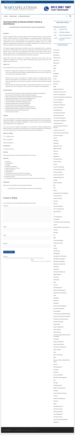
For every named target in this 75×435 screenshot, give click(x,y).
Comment (6, 205)
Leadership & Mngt (58, 243)
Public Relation (57, 329)
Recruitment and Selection (59, 347)
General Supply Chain (58, 177)
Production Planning (58, 321)
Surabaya (55, 390)
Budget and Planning (58, 89)
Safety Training (57, 349)
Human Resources (57, 195)
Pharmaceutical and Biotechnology (61, 313)
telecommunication (58, 409)
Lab (54, 235)
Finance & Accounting (58, 167)
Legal (54, 245)
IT (53, 214)
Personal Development (58, 308)
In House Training (57, 198)
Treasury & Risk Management (60, 419)
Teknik (55, 403)
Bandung (55, 76)
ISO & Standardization (58, 209)
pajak (54, 295)
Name (5, 226)
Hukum (55, 190)
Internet (55, 203)
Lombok (55, 248)
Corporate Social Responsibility (61, 132)
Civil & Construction (58, 107)
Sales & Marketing (57, 354)
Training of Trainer (57, 416)
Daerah (55, 138)
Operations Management (59, 290)
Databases (56, 140)
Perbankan (56, 303)
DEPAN (6, 16)
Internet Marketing (58, 206)
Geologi (55, 180)
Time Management (57, 414)
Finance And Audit (57, 172)
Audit (54, 68)
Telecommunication (58, 411)
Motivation (56, 277)
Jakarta (55, 224)
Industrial (55, 201)
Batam (55, 78)
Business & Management (59, 94)
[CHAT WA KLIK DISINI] (57, 6)
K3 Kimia (55, 230)
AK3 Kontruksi (56, 57)
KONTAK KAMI (13, 16)
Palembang (56, 298)
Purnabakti (56, 339)
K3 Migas (55, 232)
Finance (55, 164)
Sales (54, 352)
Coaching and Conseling (59, 112)
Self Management (57, 367)
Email (5, 235)
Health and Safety (57, 182)
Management (56, 253)
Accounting (56, 52)
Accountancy (56, 50)
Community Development (59, 118)
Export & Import (57, 161)
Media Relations (57, 274)
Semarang (55, 369)
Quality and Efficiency (58, 341)
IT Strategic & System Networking (61, 222)
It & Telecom (56, 219)
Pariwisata (56, 300)
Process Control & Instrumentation (61, 316)
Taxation (55, 395)
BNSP (54, 86)
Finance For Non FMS (58, 174)
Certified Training (57, 102)
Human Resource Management (60, 193)
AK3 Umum (56, 60)
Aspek (54, 65)
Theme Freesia (19, 430)
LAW (54, 237)
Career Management (58, 99)
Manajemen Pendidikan (59, 261)
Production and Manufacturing (60, 319)
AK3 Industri (56, 55)
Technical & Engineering (59, 398)
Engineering (56, 156)
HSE (54, 188)
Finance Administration (59, 169)
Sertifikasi (55, 372)
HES (54, 185)
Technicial (55, 401)
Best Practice (56, 81)
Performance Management (59, 306)
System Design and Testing (59, 393)
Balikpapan (56, 73)
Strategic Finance (57, 385)
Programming (56, 324)
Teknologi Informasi (58, 406)
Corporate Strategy (58, 135)
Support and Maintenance (59, 388)
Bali (54, 70)
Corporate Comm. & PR (59, 130)
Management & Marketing (59, 256)
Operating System (57, 287)
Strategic (55, 382)
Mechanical (56, 269)
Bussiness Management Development (62, 97)
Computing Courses (58, 123)
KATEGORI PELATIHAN (24, 16)
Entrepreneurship (57, 159)
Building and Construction (59, 91)
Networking (56, 279)
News (54, 282)
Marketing (56, 266)
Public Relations (57, 332)
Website (5, 243)
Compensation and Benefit (59, 120)
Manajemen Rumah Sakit (59, 264)
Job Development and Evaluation (61, 227)
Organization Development (60, 292)
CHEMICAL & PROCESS (59, 105)
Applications (56, 63)
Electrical (55, 151)
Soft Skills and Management (60, 377)
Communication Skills (58, 115)
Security (55, 364)
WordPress (24, 430)
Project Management (58, 327)
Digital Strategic (57, 148)
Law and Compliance (58, 240)
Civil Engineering (57, 110)
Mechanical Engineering (59, 271)
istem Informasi (57, 211)
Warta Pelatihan (7, 430)
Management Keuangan (59, 258)
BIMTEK (55, 84)
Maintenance (56, 250)
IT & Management (57, 216)
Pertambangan (56, 311)
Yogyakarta (56, 422)
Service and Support (58, 374)
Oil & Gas (55, 285)
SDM (54, 357)
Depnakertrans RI (57, 146)
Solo (54, 380)
